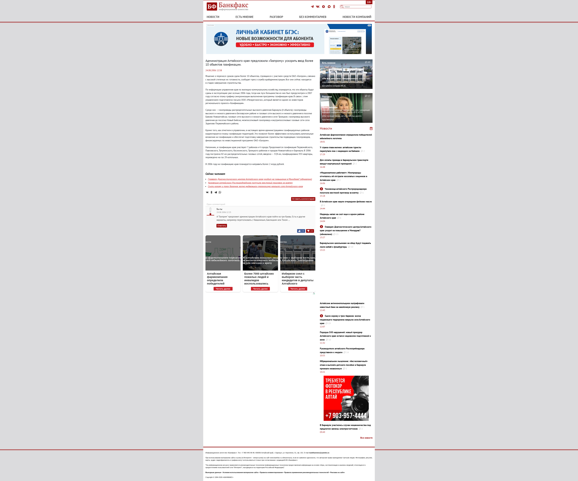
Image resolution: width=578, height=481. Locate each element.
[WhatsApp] (220, 192)
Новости (213, 17)
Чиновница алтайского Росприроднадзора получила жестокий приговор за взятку (250, 182)
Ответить (221, 225)
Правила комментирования (271, 472)
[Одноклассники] (334, 7)
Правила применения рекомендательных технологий (306, 472)
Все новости (366, 437)
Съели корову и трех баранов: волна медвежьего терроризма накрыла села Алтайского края (255, 186)
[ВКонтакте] (318, 7)
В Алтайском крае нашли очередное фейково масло (346, 201)
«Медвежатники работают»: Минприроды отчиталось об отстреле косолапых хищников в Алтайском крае (343, 176)
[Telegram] (313, 7)
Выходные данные (213, 472)
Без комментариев (312, 17)
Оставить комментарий (303, 198)
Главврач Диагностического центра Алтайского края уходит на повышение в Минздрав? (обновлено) (260, 179)
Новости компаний (357, 17)
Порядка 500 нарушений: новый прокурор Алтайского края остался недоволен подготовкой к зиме (345, 336)
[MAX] (329, 7)
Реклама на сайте (337, 472)
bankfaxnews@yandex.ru (319, 453)
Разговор (276, 17)
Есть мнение (244, 17)
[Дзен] (324, 7)
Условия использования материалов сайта (240, 472)
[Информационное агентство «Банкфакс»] (231, 6)
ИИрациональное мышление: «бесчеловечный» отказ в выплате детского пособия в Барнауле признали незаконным (344, 365)
